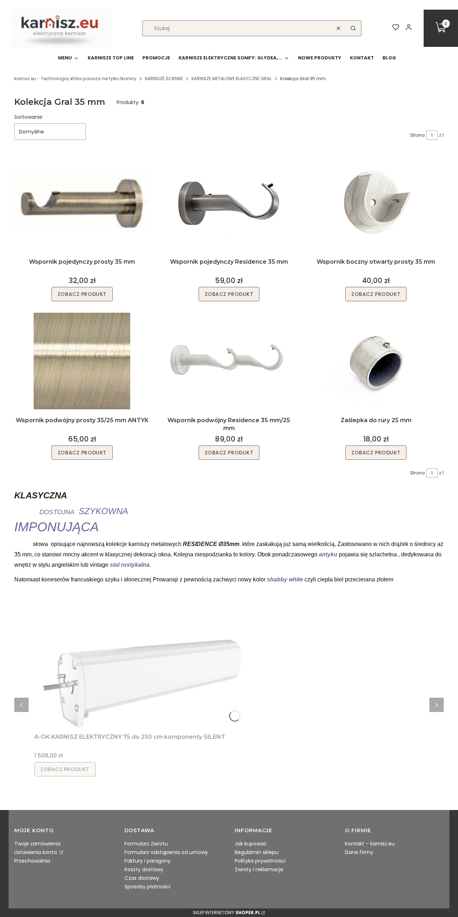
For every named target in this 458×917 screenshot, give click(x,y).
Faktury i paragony (148, 860)
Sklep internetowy (226, 912)
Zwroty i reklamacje (259, 869)
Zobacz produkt (82, 294)
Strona (417, 135)
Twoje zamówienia (37, 843)
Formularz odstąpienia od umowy (166, 852)
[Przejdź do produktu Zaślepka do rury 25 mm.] (376, 361)
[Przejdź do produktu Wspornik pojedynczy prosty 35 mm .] (82, 202)
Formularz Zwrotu (146, 843)
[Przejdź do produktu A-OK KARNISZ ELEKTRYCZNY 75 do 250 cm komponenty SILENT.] (141, 682)
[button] (353, 28)
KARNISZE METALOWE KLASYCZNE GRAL (231, 78)
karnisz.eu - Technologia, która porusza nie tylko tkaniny (75, 78)
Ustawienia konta (36, 852)
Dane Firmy (359, 852)
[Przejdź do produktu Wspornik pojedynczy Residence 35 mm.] (229, 202)
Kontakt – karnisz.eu (370, 843)
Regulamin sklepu (256, 852)
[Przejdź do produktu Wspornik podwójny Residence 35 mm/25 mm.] (229, 361)
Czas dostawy (142, 878)
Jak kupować (251, 843)
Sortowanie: (28, 117)
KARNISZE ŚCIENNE (164, 78)
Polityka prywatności (260, 860)
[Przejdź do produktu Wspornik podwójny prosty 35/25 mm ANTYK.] (82, 361)
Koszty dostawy (144, 869)
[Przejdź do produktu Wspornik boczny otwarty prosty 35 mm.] (376, 202)
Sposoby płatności (147, 886)
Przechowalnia (32, 860)
